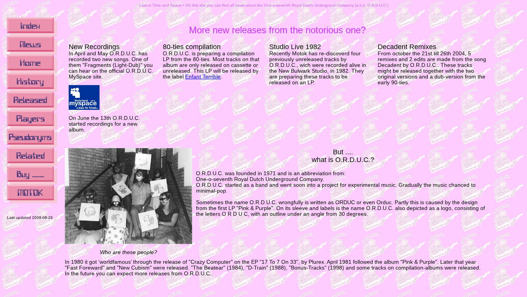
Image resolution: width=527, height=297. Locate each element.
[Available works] (32, 183)
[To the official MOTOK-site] (32, 202)
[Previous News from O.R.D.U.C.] (32, 53)
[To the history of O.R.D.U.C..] (32, 90)
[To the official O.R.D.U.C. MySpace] (84, 108)
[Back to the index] (32, 34)
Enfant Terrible (203, 76)
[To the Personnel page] (32, 127)
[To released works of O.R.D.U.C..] (32, 109)
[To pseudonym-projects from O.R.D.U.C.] (32, 146)
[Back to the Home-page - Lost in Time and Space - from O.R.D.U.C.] (32, 72)
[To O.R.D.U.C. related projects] (32, 164)
